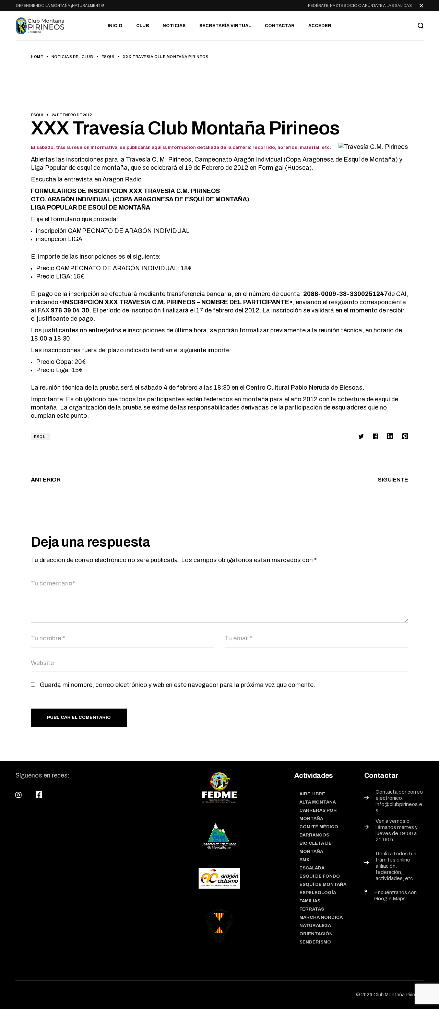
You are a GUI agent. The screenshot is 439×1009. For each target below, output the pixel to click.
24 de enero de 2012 (72, 115)
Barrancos (314, 835)
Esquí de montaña (322, 884)
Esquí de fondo (319, 876)
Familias (309, 901)
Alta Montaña (317, 802)
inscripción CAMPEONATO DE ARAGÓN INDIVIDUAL (113, 230)
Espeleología (317, 892)
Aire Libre (312, 794)
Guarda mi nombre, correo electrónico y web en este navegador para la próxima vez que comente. (177, 684)
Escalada (311, 868)
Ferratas (311, 909)
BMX (304, 859)
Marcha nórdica (321, 917)
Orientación (316, 933)
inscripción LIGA (59, 239)
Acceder (319, 25)
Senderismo (315, 942)
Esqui (108, 57)
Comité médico (318, 826)
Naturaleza (315, 925)
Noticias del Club (72, 57)
